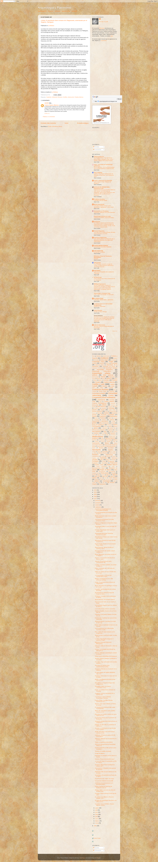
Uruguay (94, 482)
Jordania (115, 431)
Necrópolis (96, 450)
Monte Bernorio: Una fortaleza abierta (105, 599)
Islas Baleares (96, 431)
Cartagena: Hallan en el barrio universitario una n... (103, 687)
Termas (96, 479)
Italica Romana (98, 310)
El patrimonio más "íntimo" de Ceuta (104, 778)
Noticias (99, 451)
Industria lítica (112, 428)
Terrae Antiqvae (98, 315)
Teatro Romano (113, 477)
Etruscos (94, 413)
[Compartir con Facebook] (59, 95)
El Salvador (96, 408)
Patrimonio (103, 458)
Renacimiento (112, 471)
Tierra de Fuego (108, 479)
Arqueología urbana (101, 373)
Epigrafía (94, 409)
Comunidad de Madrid (98, 393)
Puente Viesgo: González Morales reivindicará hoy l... (104, 701)
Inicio (66, 123)
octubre (97, 505)
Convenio (111, 399)
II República (104, 428)
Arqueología (114, 363)
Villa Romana (110, 482)
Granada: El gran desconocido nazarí (104, 759)
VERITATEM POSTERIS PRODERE (102, 247)
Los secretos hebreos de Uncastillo (104, 780)
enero (97, 823)
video (104, 482)
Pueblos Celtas (99, 464)
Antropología (113, 359)
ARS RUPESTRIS (98, 251)
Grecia (113, 423)
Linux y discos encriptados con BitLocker (104, 294)
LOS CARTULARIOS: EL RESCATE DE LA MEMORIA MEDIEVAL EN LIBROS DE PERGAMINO (104, 240)
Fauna (96, 418)
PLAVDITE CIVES (98, 298)
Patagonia (94, 458)
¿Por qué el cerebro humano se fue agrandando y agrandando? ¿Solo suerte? (104, 206)
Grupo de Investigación (98, 424)
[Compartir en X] (57, 95)
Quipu (113, 466)
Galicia (112, 419)
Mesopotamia (101, 439)
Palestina (103, 456)
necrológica (111, 447)
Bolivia (116, 378)
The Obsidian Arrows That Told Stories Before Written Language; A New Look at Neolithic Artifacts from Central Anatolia (103, 159)
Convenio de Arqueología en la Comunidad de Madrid (103, 509)
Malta (107, 434)
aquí (112, 36)
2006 (95, 825)
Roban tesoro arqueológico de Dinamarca (106, 656)
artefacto (57, 11)
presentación (42, 11)
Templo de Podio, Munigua (100, 311)
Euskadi (106, 413)
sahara (103, 474)
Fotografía (96, 419)
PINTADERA (97, 270)
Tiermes (101, 479)
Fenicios (102, 418)
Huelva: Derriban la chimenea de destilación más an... (103, 787)
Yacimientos (102, 484)
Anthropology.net (99, 156)
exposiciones (66, 11)
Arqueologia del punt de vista (102, 216)
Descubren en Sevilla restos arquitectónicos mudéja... (102, 666)
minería (97, 441)
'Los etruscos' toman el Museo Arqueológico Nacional (103, 697)
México (115, 439)
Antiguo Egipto (104, 360)
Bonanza (96, 258)
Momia (102, 441)
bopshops (82, 857)
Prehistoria (95, 461)
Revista (113, 473)
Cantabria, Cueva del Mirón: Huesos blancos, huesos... (104, 804)
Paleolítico (95, 454)
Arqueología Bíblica (99, 364)
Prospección (111, 461)
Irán (115, 429)
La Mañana (51, 25)
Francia (104, 419)
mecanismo (113, 434)
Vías (99, 482)
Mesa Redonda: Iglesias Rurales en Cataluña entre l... (104, 548)
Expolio (94, 416)
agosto (97, 808)
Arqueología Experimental (97, 367)
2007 (95, 498)
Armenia (107, 363)
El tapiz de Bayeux (100, 753)
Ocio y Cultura (113, 451)
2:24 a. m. (47, 113)
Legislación (112, 433)
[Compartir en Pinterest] (60, 95)
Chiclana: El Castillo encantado (103, 751)
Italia (105, 431)
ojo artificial (94, 453)
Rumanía (94, 474)
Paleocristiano (112, 453)
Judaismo (96, 433)
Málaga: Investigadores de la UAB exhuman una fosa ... (104, 579)
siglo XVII (97, 476)
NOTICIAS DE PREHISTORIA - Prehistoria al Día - (102, 188)
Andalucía (104, 358)
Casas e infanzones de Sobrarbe (103, 180)
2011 (95, 490)
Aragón (111, 361)
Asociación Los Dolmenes (101, 211)
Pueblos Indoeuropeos (101, 466)
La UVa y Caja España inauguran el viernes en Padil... (104, 639)
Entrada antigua (82, 123)
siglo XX (113, 476)
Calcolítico (106, 380)
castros (112, 384)
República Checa (95, 473)
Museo (107, 443)
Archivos (94, 363)
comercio (111, 391)
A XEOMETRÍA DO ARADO (100, 200)
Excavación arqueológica (107, 414)
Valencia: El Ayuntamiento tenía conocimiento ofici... (103, 562)
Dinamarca (113, 405)
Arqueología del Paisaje (109, 366)
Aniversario (96, 360)
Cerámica (104, 386)
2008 (95, 496)
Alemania (99, 356)
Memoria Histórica (110, 438)
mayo (97, 814)
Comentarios (97, 149)
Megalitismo (95, 438)
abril (96, 816)
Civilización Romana (57, 97)
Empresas (103, 408)
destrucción (71, 97)
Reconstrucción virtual (98, 468)
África (93, 356)
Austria (93, 378)
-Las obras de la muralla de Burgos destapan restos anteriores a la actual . (104, 233)
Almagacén (97, 221)
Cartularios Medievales (100, 237)
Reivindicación (102, 471)
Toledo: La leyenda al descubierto (104, 742)
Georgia (113, 421)
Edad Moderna (101, 406)
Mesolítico (94, 439)
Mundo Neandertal (99, 204)
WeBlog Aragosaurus (100, 284)
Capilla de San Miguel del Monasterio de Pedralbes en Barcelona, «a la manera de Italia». (104, 175)
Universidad (106, 481)
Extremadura (113, 416)
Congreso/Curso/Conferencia (103, 397)
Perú (101, 459)
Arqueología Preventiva (105, 369)
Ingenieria (110, 429)
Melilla (102, 438)
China (93, 387)
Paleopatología (95, 456)
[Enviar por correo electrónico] (54, 95)
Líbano (93, 434)
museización (96, 443)
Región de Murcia (105, 469)
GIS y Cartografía (104, 423)
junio (96, 812)
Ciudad (111, 387)
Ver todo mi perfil (103, 21)
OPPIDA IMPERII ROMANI (101, 245)
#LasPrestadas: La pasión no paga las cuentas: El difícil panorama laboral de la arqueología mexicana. (103, 265)
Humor (110, 426)
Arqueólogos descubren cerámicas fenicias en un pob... (104, 534)
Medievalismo (97, 437)
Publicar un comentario (49, 116)
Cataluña (48, 97)
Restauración (105, 473)
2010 (95, 492)
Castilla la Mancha (109, 382)
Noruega (94, 451)
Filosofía (110, 418)
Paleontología (109, 454)
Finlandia (115, 418)
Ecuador (94, 406)
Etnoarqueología (112, 411)
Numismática (105, 451)
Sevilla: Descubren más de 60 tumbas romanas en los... (105, 732)
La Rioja (104, 433)
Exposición (103, 416)
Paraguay (108, 456)
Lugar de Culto (100, 434)
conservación (101, 399)
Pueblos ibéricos (79, 97)
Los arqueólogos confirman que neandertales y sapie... (103, 576)
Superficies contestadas (99, 306)
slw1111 (47, 103)
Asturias (103, 376)
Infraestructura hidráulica (98, 429)
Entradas (96, 146)
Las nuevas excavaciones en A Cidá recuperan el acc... (104, 520)
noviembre (98, 502)
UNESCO (96, 481)
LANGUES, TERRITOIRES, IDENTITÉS (103, 299)
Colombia (94, 391)
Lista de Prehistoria (99, 325)
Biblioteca (109, 378)
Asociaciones (95, 376)
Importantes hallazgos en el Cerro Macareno (104, 212)
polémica (108, 459)
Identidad (115, 426)
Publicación (113, 463)
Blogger (99, 857)
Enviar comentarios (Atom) (55, 126)
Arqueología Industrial (111, 368)
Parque (114, 456)
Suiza (105, 477)
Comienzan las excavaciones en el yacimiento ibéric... (104, 783)
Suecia (100, 477)
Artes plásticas (108, 375)
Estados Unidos (111, 409)
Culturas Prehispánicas (99, 403)
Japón (110, 431)
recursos (50, 11)
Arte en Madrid (98, 172)
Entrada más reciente (48, 123)
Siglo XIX (108, 474)
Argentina (102, 363)
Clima (115, 389)
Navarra (101, 447)
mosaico (108, 441)
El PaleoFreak (98, 277)
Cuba (100, 401)
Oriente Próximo (102, 453)
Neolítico (110, 450)
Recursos (101, 28)
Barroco (98, 378)
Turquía (115, 479)
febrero (97, 821)
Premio (103, 461)
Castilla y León (98, 384)
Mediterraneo (112, 436)
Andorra (115, 358)
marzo (97, 818)
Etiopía (106, 411)
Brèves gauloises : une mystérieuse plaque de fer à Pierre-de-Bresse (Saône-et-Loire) (104, 168)
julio (96, 810)
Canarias (114, 380)
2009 (95, 494)
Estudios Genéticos (97, 411)
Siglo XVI (114, 474)
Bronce (95, 380)
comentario (104, 40)
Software (94, 477)
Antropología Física (98, 361)
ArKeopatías (97, 262)
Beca (103, 378)
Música (93, 447)
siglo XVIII (105, 476)
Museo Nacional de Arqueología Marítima (106, 446)
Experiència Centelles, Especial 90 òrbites (104, 217)
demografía (113, 403)
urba (114, 481)
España (103, 409)
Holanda (105, 426)
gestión (94, 423)
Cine (101, 387)
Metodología (109, 439)
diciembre (98, 500)
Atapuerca (111, 376)
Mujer (114, 441)
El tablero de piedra (99, 199)
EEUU (115, 406)
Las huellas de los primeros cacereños (105, 608)
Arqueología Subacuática (101, 371)
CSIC (93, 401)
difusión (104, 405)
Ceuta (112, 386)
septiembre (98, 507)
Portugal (114, 459)
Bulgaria (100, 380)
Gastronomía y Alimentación (100, 421)
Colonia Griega (102, 391)
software (74, 11)
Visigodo (94, 484)
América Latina (106, 356)
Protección (95, 463)
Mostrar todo (114, 331)
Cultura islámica (109, 401)
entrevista (111, 408)
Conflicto (65, 97)
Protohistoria (104, 463)
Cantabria (98, 382)
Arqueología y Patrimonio (54, 7)
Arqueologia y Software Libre (102, 293)
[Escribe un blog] (56, 95)
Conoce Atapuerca (99, 231)
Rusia (99, 474)
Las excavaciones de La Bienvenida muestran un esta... (104, 629)
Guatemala (109, 424)
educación (110, 406)
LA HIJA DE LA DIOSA (99, 252)
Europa (100, 413)
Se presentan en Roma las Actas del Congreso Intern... (104, 593)
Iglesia (96, 428)
